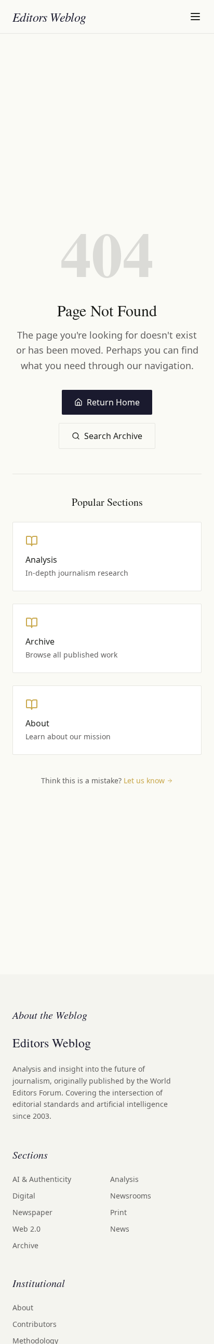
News (119, 1229)
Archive (25, 1245)
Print (118, 1212)
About (22, 1307)
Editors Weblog (49, 16)
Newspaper (32, 1212)
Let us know (144, 780)
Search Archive (113, 436)
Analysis (124, 1179)
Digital (23, 1196)
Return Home (113, 402)
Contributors (34, 1324)
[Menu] (195, 16)
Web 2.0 (26, 1229)
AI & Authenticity (41, 1179)
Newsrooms (130, 1196)
